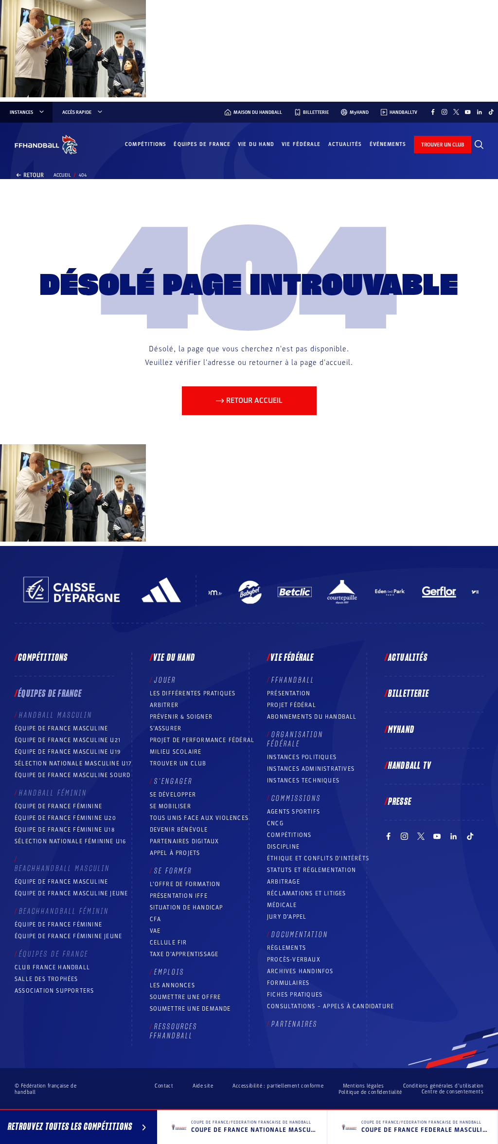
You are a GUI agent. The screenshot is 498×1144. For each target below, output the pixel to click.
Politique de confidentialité (370, 1092)
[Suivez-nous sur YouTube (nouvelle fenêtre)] (468, 112)
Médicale (282, 905)
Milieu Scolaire (176, 751)
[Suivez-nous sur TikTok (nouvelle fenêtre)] (491, 112)
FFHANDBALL (293, 680)
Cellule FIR (168, 942)
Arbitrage (283, 881)
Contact (164, 1086)
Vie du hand (256, 144)
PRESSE (399, 802)
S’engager (173, 781)
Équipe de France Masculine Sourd (72, 775)
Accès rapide (76, 112)
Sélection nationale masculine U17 (73, 763)
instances (21, 112)
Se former (173, 871)
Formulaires (288, 983)
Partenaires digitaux (184, 841)
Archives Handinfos (300, 971)
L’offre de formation (185, 884)
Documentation (299, 935)
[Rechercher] (479, 144)
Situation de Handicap (186, 907)
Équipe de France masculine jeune (71, 893)
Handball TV (409, 766)
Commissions (296, 798)
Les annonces (172, 985)
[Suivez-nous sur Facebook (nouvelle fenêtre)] (433, 112)
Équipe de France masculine (61, 728)
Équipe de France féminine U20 (65, 818)
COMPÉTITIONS (289, 835)
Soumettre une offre (185, 997)
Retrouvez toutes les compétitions (70, 1127)
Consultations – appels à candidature (330, 1006)
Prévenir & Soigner (181, 716)
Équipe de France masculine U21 (68, 740)
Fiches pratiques (294, 994)
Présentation (288, 693)
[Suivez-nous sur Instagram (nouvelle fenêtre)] (444, 112)
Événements (388, 144)
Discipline (283, 846)
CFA (155, 919)
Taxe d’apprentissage (184, 954)
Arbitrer (164, 705)
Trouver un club (178, 763)
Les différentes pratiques (193, 693)
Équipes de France (202, 144)
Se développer (173, 794)
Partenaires (294, 1024)
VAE (155, 930)
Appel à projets (175, 853)
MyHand (401, 730)
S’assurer (166, 728)
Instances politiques (302, 757)
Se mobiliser (170, 806)
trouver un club (442, 145)
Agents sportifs (293, 811)
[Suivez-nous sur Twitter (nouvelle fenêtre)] (456, 112)
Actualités (345, 144)
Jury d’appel (286, 916)
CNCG (275, 823)
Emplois (169, 972)
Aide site (203, 1086)
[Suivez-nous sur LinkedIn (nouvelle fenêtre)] (479, 112)
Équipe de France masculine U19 (68, 751)
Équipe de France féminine (58, 806)
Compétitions (145, 144)
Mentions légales (363, 1086)
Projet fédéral (291, 705)
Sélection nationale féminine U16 (70, 841)
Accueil (62, 175)
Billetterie (408, 694)
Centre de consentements (452, 1092)
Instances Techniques (303, 780)
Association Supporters (54, 990)
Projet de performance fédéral (202, 740)
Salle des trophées (46, 979)
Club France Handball (52, 967)
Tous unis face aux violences (199, 818)
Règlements (286, 947)
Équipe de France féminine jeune (68, 936)
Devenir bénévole (179, 829)
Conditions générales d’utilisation (443, 1086)
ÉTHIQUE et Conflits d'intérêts (318, 858)
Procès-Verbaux (293, 959)
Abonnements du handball (312, 716)
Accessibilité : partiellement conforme (277, 1086)
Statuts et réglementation (311, 870)
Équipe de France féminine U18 (65, 829)
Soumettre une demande (190, 1008)
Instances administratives (311, 768)
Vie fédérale (301, 144)
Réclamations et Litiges (306, 893)
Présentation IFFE (179, 895)
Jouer (165, 680)
